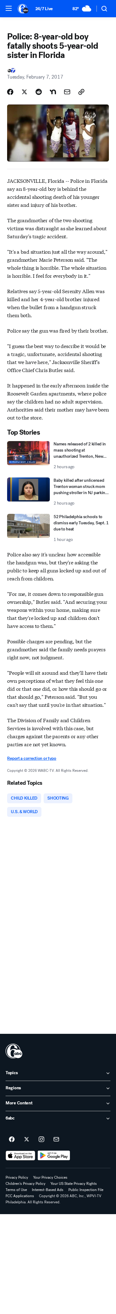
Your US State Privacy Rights (73, 1183)
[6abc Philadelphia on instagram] (41, 1139)
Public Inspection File (85, 1190)
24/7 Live (44, 9)
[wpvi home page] (14, 1051)
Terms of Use (16, 1190)
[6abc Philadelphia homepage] (23, 9)
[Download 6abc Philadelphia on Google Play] (54, 1155)
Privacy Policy (17, 1177)
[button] (8, 8)
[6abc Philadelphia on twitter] (26, 1139)
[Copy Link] (81, 92)
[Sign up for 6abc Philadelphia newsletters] (56, 1139)
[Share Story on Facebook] (10, 92)
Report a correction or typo (31, 758)
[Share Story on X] (24, 92)
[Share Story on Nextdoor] (53, 92)
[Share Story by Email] (67, 92)
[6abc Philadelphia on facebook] (12, 1139)
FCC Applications (20, 1196)
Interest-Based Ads (47, 1190)
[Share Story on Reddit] (38, 92)
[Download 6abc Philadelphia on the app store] (20, 1155)
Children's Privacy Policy (25, 1183)
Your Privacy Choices (50, 1177)
